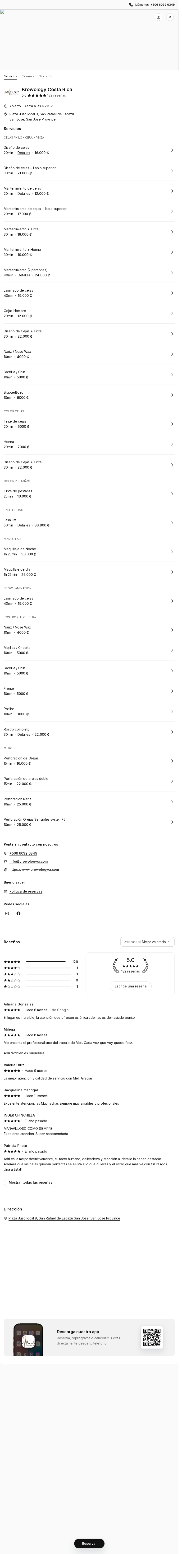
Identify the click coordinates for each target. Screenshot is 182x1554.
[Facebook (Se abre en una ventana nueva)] (18, 913)
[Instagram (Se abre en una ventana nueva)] (7, 913)
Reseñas (28, 76)
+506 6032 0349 (163, 4)
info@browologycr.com (28, 861)
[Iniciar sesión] (170, 17)
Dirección (45, 76)
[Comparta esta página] (158, 17)
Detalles (24, 153)
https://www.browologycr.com (34, 869)
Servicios (10, 76)
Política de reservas (25, 891)
